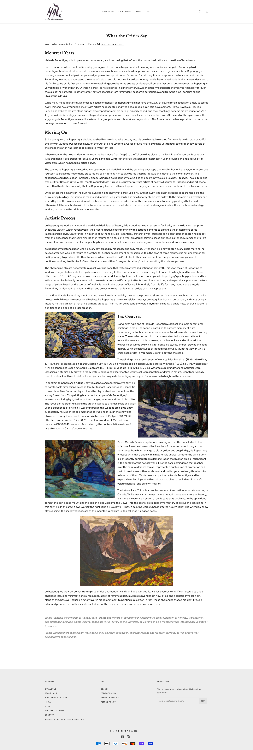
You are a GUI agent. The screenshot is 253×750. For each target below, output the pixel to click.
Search (104, 689)
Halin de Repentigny (122, 731)
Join (203, 701)
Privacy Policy (108, 693)
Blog (47, 706)
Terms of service (110, 698)
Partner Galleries (54, 711)
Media (48, 702)
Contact (49, 715)
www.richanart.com (112, 44)
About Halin (51, 693)
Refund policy (108, 702)
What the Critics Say (56, 698)
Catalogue (50, 689)
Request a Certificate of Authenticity (65, 719)
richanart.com (66, 632)
